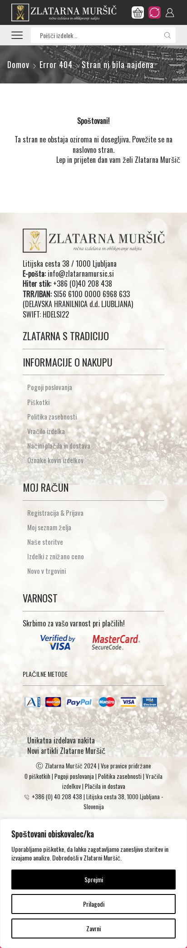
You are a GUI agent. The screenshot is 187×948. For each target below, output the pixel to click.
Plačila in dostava (105, 786)
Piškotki (38, 402)
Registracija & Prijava (55, 513)
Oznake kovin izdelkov (55, 460)
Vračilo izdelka (46, 431)
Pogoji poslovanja (49, 387)
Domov (18, 64)
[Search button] (168, 35)
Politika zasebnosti (52, 416)
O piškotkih (37, 776)
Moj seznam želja (49, 527)
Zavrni (93, 928)
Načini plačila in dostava (58, 445)
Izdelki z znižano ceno (55, 556)
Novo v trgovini (46, 571)
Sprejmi (93, 879)
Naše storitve (45, 542)
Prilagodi (93, 904)
